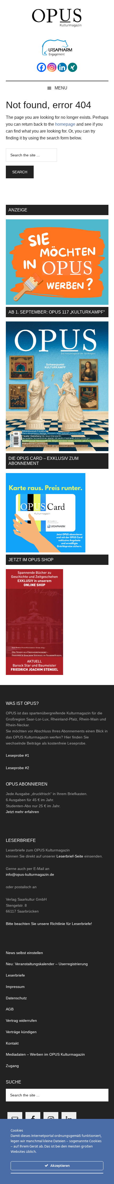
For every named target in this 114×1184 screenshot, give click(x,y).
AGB (10, 1009)
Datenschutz (16, 998)
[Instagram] (51, 67)
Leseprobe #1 (17, 755)
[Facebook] (41, 67)
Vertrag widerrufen (21, 1020)
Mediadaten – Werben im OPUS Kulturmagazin (45, 1054)
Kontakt (12, 1043)
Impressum (15, 987)
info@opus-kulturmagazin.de (30, 874)
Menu (61, 88)
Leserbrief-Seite (69, 856)
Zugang (12, 1066)
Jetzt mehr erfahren (22, 812)
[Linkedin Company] (62, 67)
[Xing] (72, 67)
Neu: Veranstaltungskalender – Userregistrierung (47, 964)
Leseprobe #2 (17, 768)
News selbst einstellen (24, 953)
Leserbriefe (15, 975)
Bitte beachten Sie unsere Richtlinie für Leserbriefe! (49, 924)
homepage (65, 124)
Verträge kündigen (21, 1032)
